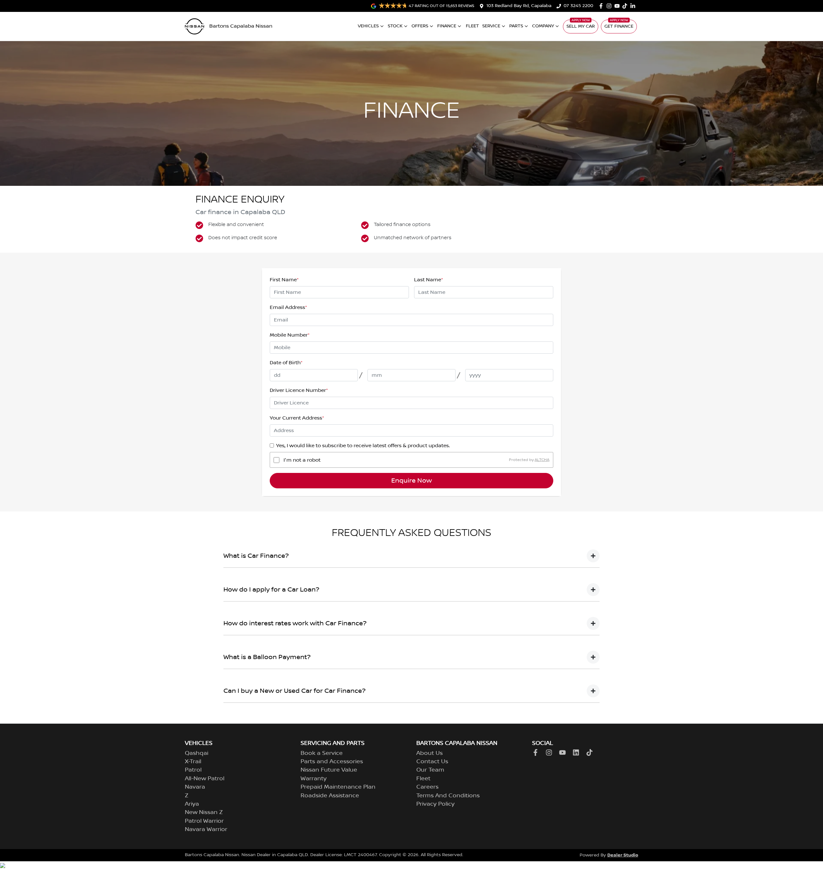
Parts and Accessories (332, 761)
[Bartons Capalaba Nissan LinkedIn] (634, 6)
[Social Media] (626, 6)
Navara (195, 787)
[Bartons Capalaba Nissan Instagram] (610, 6)
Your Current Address (297, 418)
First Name (284, 280)
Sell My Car (580, 26)
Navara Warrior (206, 829)
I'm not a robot (302, 460)
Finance (446, 26)
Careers (427, 787)
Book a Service (322, 753)
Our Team (430, 770)
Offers (420, 26)
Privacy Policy (435, 804)
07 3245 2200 (578, 5)
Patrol (193, 770)
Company (543, 26)
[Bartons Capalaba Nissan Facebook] (602, 6)
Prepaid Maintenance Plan (338, 787)
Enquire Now (411, 480)
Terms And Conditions (448, 795)
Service (491, 26)
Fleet (472, 26)
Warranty (314, 778)
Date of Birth (286, 363)
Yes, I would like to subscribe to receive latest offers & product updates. (363, 445)
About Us (429, 753)
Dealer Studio (622, 855)
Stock (395, 26)
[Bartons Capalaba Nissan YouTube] (618, 6)
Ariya (192, 804)
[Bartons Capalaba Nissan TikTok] (590, 752)
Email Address (288, 307)
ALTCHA (542, 459)
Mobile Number (290, 335)
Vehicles (368, 26)
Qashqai (196, 753)
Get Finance (618, 26)
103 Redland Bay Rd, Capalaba (518, 5)
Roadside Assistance (330, 795)
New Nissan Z (204, 812)
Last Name (428, 280)
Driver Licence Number (299, 390)
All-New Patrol (204, 778)
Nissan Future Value (329, 770)
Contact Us (432, 761)
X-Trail (193, 761)
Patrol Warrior (204, 821)
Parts (516, 26)
